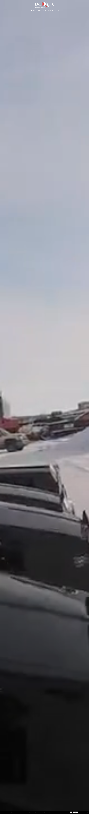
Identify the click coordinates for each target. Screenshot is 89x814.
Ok (70, 812)
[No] (87, 812)
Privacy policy (75, 812)
